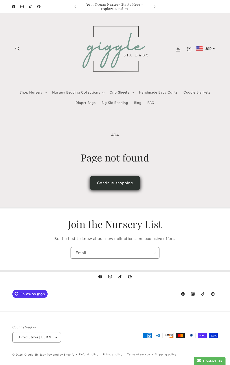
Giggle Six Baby (35, 354)
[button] (17, 49)
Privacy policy (112, 354)
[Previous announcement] (75, 6)
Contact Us (211, 361)
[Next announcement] (155, 6)
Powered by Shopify (60, 354)
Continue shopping (115, 183)
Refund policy (88, 354)
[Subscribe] (153, 253)
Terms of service (138, 354)
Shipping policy (166, 354)
